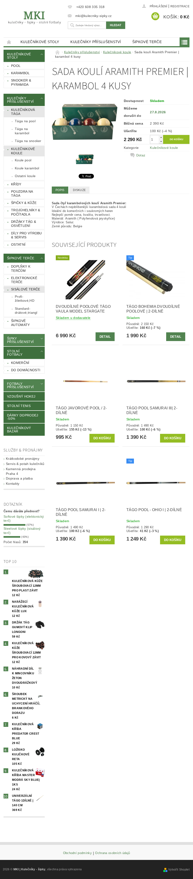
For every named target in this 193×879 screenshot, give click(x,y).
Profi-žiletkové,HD (24, 299)
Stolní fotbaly (14, 352)
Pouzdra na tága (22, 194)
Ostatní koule (25, 176)
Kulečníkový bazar (19, 429)
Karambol (20, 73)
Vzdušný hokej (21, 396)
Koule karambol (27, 168)
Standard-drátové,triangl (26, 311)
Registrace (179, 6)
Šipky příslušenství (20, 340)
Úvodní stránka (9, 42)
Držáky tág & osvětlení (23, 224)
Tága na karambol (22, 131)
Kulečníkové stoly (39, 42)
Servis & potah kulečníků (25, 464)
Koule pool (23, 160)
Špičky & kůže (23, 203)
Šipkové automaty (20, 323)
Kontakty (13, 483)
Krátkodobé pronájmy (22, 458)
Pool (15, 66)
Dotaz (140, 155)
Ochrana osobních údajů (112, 853)
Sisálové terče (25, 289)
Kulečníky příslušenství (95, 42)
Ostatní (18, 244)
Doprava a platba (19, 478)
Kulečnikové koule (23, 151)
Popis (60, 190)
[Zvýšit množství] (161, 137)
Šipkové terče (147, 42)
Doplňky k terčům (20, 269)
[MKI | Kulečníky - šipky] (34, 18)
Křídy (16, 184)
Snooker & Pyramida (21, 82)
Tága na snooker (28, 141)
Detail (105, 336)
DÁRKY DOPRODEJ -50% (22, 416)
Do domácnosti (25, 370)
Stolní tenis (19, 406)
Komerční (20, 363)
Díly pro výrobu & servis (26, 235)
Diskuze (79, 190)
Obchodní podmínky (77, 853)
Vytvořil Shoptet (178, 869)
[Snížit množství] (161, 141)
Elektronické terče (24, 280)
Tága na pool (25, 121)
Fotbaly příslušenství (20, 385)
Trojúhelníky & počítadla (25, 212)
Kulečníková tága (23, 112)
